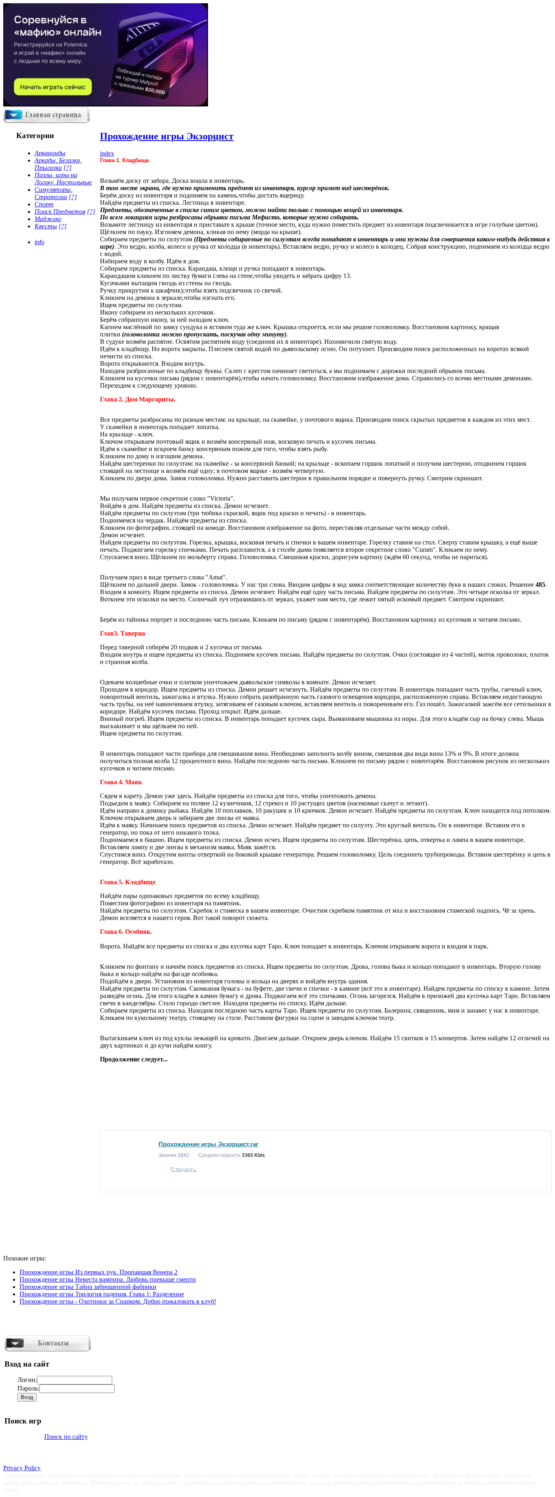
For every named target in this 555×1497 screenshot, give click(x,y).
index (107, 153)
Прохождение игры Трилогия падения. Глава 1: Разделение (102, 1294)
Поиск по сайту (66, 1436)
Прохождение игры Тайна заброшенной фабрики (88, 1286)
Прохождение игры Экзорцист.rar (208, 1144)
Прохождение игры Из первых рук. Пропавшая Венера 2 (99, 1272)
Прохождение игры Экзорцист (167, 136)
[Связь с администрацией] (47, 1349)
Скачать (183, 1169)
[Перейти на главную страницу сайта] (46, 121)
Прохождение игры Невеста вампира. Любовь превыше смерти (108, 1279)
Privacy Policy (22, 1467)
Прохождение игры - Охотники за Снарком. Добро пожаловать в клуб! (118, 1301)
